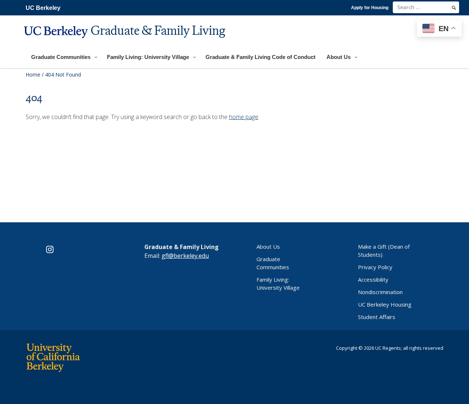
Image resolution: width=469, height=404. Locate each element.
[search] (453, 7)
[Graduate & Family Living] (125, 42)
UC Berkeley (43, 8)
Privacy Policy (375, 267)
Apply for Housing (369, 7)
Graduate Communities (272, 263)
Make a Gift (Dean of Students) (384, 250)
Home (33, 74)
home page (243, 117)
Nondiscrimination (380, 292)
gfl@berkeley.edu (185, 256)
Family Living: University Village (278, 283)
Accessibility (373, 279)
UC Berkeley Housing (384, 304)
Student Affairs (376, 316)
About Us (268, 246)
